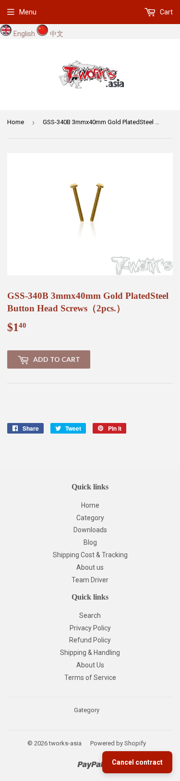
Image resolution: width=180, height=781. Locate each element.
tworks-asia (65, 743)
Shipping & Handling (90, 652)
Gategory (86, 710)
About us (90, 567)
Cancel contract (137, 762)
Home (15, 122)
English (24, 34)
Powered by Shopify (118, 743)
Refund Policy (90, 640)
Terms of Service (90, 677)
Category (90, 518)
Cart (165, 12)
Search (90, 615)
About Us (90, 665)
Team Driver (90, 580)
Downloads (90, 530)
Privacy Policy (90, 628)
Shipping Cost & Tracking (90, 555)
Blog (90, 542)
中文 (56, 34)
